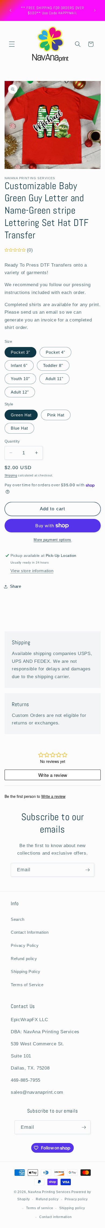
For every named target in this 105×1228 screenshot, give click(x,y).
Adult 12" (20, 392)
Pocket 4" (55, 352)
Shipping (11, 475)
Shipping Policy (25, 971)
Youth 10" (20, 378)
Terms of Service (27, 984)
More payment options (52, 540)
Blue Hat (19, 428)
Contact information (55, 1217)
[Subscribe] (87, 870)
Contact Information (30, 932)
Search (17, 919)
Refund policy (24, 958)
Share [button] (15, 586)
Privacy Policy (24, 945)
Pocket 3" (20, 352)
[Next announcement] (95, 10)
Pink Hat (56, 415)
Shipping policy (72, 1208)
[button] (11, 44)
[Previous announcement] (10, 10)
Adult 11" (55, 378)
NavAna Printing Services (49, 1192)
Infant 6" (19, 365)
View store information (32, 570)
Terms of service (39, 1208)
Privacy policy (76, 1199)
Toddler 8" (53, 365)
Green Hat (21, 415)
